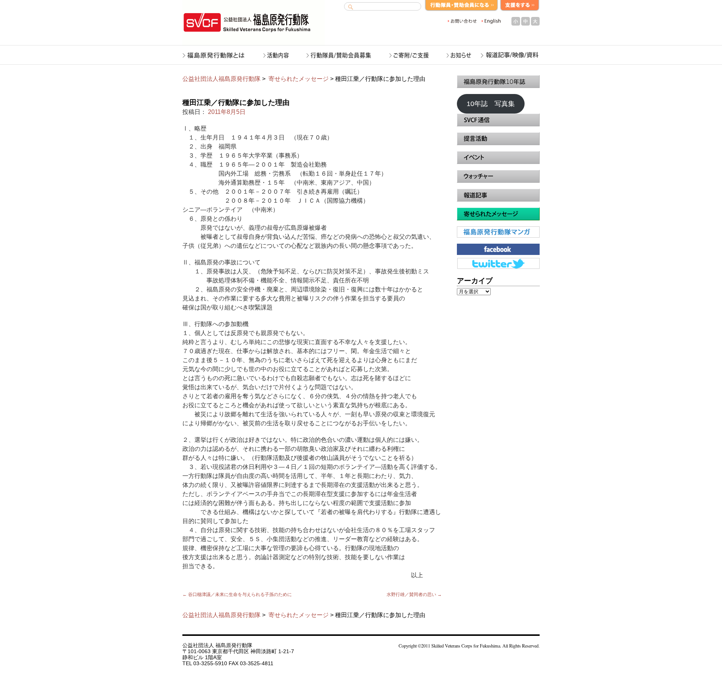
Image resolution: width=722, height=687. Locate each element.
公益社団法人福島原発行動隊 (221, 79)
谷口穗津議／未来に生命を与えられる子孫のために (237, 594)
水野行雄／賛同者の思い (414, 594)
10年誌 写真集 (491, 104)
